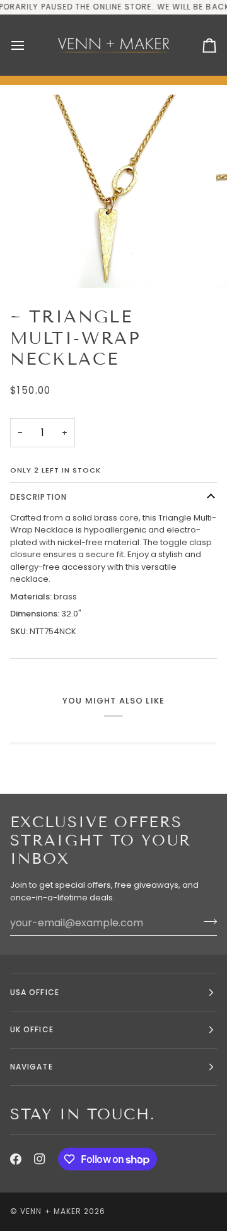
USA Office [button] (34, 992)
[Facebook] (15, 1159)
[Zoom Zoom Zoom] (113, 191)
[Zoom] (41, 264)
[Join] (206, 921)
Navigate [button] (31, 1066)
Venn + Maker (50, 1211)
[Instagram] (39, 1159)
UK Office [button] (32, 1029)
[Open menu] (29, 45)
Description (38, 497)
